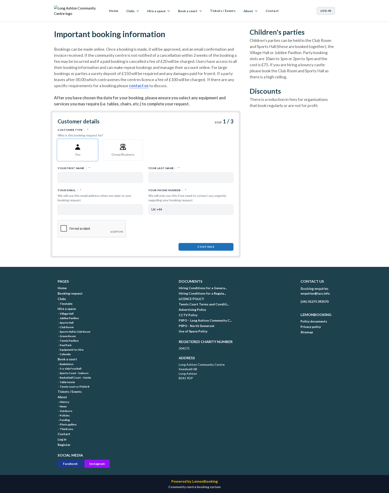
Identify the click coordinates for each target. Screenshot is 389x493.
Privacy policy (311, 327)
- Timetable (65, 303)
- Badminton (65, 364)
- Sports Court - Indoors (73, 373)
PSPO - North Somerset (197, 326)
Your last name (183, 168)
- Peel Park (65, 345)
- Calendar (64, 354)
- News (62, 406)
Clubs (62, 299)
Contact (272, 11)
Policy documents (314, 321)
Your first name (93, 168)
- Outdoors (65, 411)
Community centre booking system (194, 487)
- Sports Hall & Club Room (74, 331)
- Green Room (67, 336)
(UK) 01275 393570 (314, 301)
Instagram (97, 464)
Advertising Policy (192, 309)
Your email (94, 195)
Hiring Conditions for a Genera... (203, 288)
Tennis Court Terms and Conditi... (204, 304)
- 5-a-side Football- (70, 368)
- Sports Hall (65, 322)
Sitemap (307, 332)
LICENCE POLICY (191, 299)
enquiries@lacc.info (315, 293)
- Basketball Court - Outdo (74, 377)
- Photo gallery (67, 424)
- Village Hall (65, 313)
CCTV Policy (188, 315)
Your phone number (187, 195)
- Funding (64, 420)
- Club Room (66, 327)
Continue (206, 246)
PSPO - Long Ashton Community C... (205, 320)
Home (113, 11)
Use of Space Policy (193, 331)
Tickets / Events (222, 11)
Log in (326, 10)
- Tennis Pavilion (68, 340)
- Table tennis (66, 382)
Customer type (93, 132)
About (62, 397)
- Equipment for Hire (71, 349)
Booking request (70, 293)
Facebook (70, 464)
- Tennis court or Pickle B (73, 386)
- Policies (64, 415)
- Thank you (65, 429)
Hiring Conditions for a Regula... (202, 293)
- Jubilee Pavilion (68, 318)
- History (63, 402)
